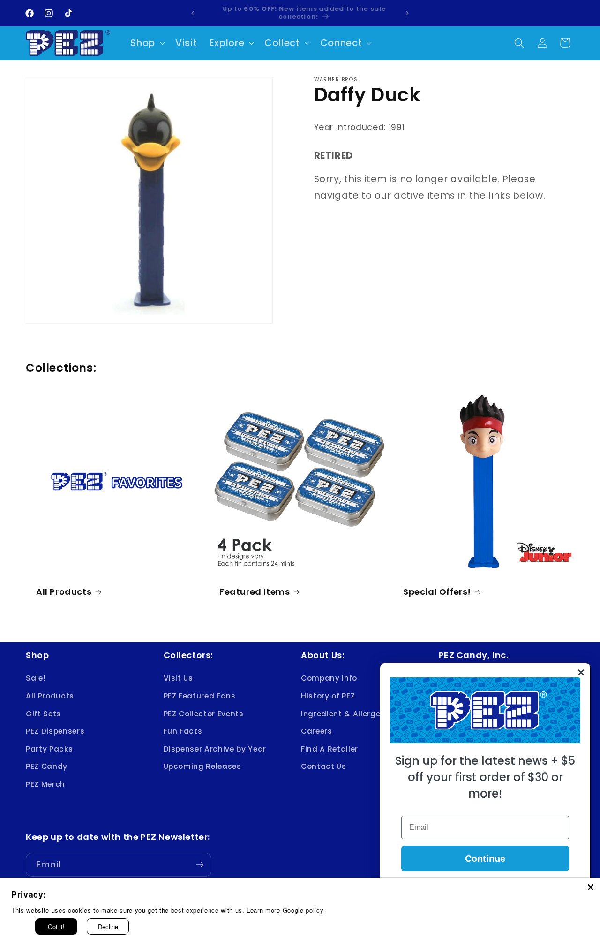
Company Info (329, 678)
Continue (485, 858)
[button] (146, 43)
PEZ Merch (45, 784)
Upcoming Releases (202, 766)
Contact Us (323, 766)
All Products (63, 591)
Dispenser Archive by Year (215, 749)
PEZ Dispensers (55, 731)
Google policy (303, 910)
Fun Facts (183, 731)
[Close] (590, 887)
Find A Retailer (329, 749)
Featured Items (254, 591)
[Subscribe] (199, 864)
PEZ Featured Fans (200, 696)
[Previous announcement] (193, 13)
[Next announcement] (407, 13)
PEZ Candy (47, 766)
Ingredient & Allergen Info (352, 713)
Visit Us (178, 678)
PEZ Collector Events (204, 713)
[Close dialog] (581, 672)
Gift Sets (43, 713)
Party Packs (49, 749)
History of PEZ (328, 696)
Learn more (263, 910)
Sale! (35, 678)
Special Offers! (437, 591)
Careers (316, 731)
